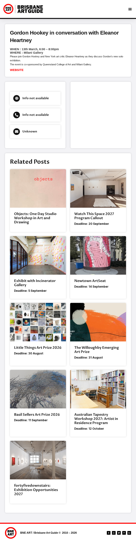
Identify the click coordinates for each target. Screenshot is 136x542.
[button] (130, 9)
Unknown (29, 131)
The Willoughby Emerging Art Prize (96, 349)
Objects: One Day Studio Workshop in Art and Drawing (35, 218)
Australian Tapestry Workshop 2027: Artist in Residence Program (96, 418)
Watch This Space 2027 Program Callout (94, 216)
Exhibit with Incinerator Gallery (35, 282)
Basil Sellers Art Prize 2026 (37, 414)
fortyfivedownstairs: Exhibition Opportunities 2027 (36, 489)
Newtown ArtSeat (90, 280)
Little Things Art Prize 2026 (38, 347)
